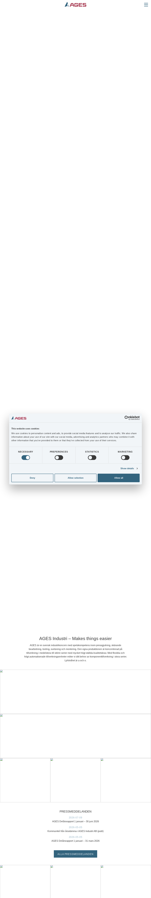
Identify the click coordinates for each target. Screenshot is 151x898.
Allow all (118, 478)
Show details (127, 468)
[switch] (59, 457)
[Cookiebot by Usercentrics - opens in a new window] (127, 418)
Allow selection (75, 478)
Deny (32, 478)
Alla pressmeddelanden (75, 854)
